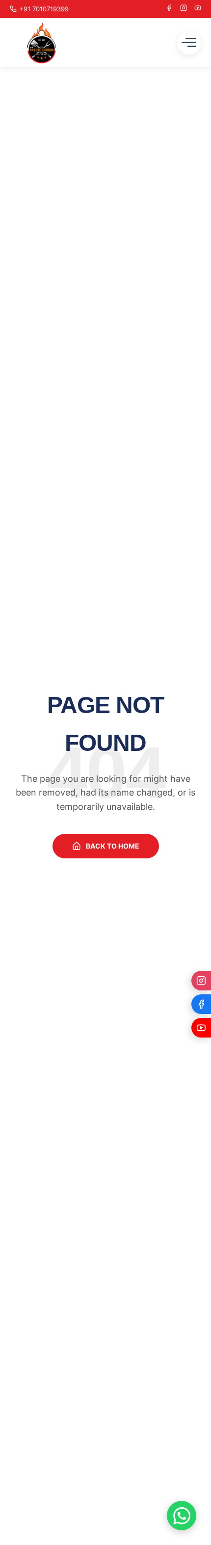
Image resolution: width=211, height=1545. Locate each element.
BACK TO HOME (112, 846)
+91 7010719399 (44, 9)
